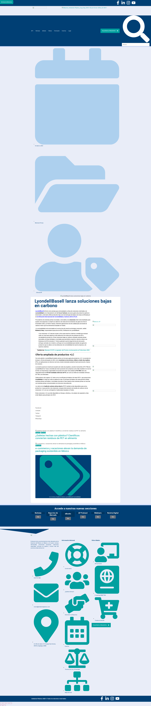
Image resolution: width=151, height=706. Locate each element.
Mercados (38, 445)
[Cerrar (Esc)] (10, 703)
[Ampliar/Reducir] (1, 703)
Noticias (38, 30)
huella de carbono (60, 497)
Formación (57, 30)
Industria (38, 432)
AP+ (32, 30)
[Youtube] (134, 3)
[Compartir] (7, 703)
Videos (50, 30)
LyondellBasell (69, 497)
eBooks (44, 30)
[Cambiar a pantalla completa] (4, 703)
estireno (54, 497)
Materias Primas (39, 223)
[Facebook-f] (118, 3)
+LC (50, 497)
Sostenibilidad (77, 497)
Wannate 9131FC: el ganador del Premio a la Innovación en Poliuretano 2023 (67, 350)
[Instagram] (128, 3)
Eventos (64, 30)
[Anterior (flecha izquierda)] (1, 705)
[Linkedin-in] (123, 3)
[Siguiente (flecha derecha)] (4, 705)
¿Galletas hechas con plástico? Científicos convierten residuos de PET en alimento (57, 436)
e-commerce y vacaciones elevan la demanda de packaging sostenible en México (61, 449)
